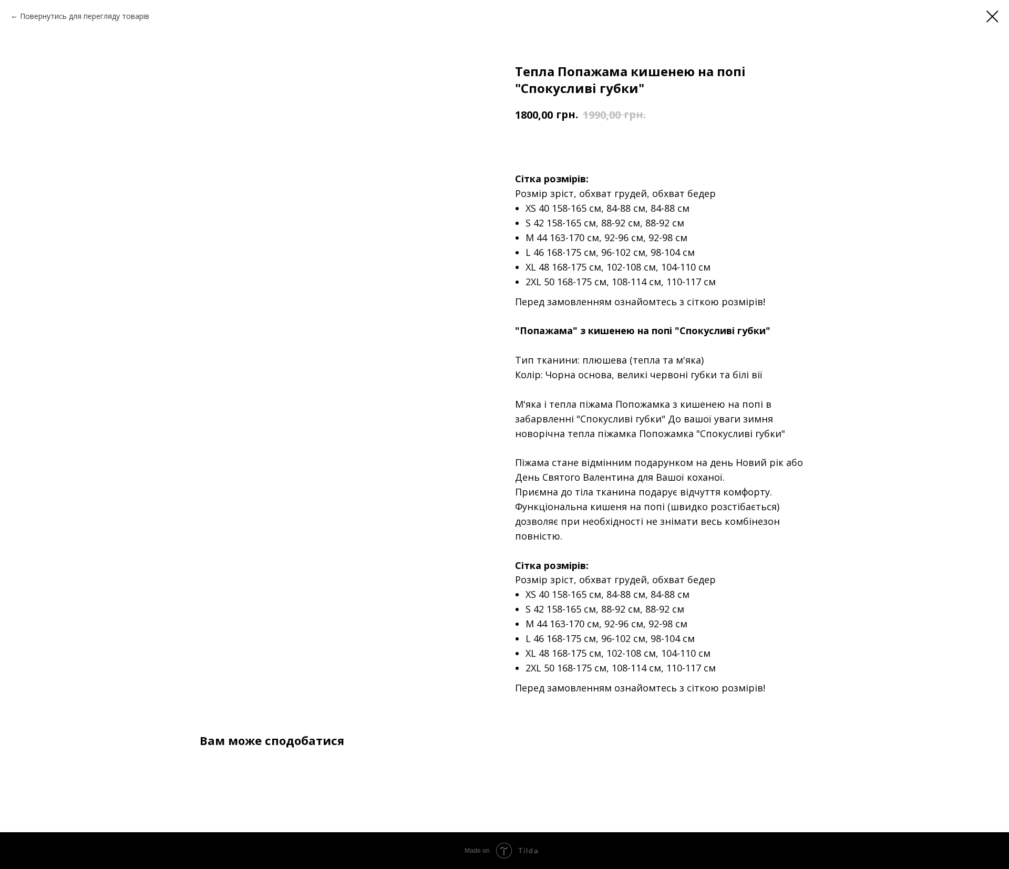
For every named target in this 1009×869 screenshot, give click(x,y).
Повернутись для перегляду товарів (84, 16)
